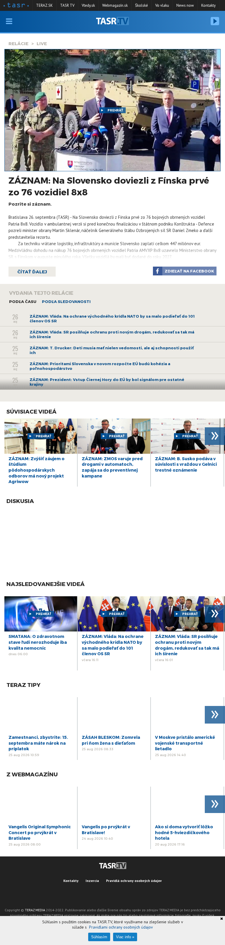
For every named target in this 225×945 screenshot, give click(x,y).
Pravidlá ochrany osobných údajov (134, 880)
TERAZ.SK (44, 5)
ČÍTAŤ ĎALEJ (32, 271)
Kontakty (208, 5)
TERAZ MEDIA (35, 910)
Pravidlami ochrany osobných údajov (121, 927)
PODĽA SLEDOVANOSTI (66, 301)
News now (185, 5)
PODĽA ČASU (22, 301)
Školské (141, 5)
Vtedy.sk (88, 5)
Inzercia (92, 880)
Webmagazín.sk (115, 5)
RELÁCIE (18, 43)
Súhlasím (99, 937)
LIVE (42, 43)
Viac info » (125, 937)
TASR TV (67, 5)
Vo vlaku (162, 5)
